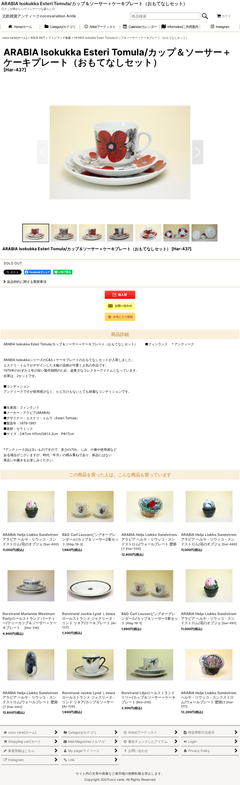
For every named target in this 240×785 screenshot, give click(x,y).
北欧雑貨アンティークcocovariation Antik (39, 16)
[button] (197, 152)
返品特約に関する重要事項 (26, 282)
